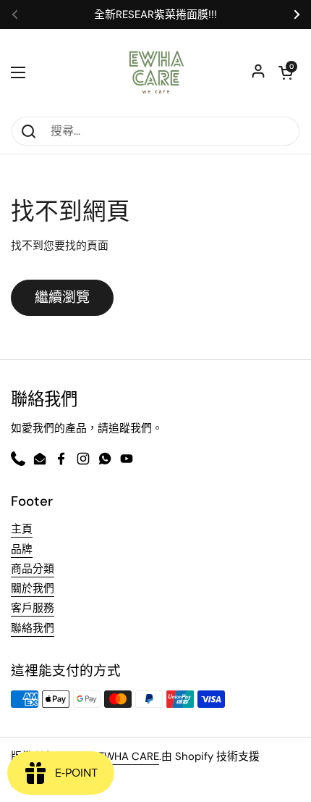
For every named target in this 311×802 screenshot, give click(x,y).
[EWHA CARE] (156, 72)
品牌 (22, 549)
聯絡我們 (32, 628)
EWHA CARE (128, 756)
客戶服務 (32, 608)
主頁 (22, 529)
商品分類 (32, 568)
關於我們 (32, 588)
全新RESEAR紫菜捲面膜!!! (155, 14)
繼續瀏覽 (62, 297)
